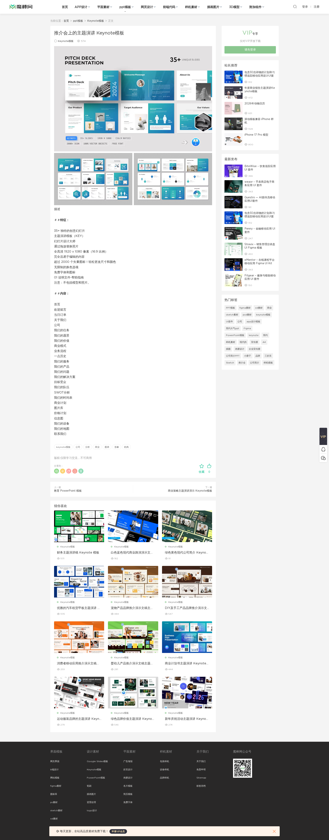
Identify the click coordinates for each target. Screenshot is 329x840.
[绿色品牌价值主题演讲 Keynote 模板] (133, 692)
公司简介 (254, 363)
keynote (254, 335)
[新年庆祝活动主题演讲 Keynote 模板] (187, 692)
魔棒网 (21, 6)
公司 (78, 447)
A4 (264, 342)
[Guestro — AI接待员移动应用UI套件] (233, 202)
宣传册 (254, 342)
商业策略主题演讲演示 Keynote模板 (190, 491)
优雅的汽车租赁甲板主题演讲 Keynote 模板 (78, 608)
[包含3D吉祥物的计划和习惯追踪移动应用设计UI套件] (233, 77)
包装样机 (164, 761)
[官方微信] (323, 458)
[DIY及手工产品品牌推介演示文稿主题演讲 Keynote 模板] (187, 582)
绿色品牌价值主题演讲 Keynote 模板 (133, 719)
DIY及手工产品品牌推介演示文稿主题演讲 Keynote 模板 (186, 608)
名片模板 (128, 786)
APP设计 (81, 7)
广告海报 (128, 761)
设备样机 (164, 769)
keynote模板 (63, 447)
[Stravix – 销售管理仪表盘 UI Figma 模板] (233, 249)
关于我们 (201, 761)
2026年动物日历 (254, 103)
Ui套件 (229, 321)
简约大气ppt (232, 328)
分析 (87, 447)
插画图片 (213, 7)
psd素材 (247, 315)
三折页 (268, 356)
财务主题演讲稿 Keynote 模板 (78, 552)
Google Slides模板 (97, 761)
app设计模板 (253, 321)
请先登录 (250, 49)
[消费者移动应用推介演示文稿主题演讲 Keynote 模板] (79, 637)
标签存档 (201, 786)
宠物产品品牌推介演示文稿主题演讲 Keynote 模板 (132, 608)
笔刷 (89, 786)
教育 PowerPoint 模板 (68, 491)
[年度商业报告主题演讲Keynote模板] (233, 92)
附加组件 (255, 7)
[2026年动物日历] (233, 108)
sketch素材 (232, 315)
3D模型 (234, 7)
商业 (97, 447)
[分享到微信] (56, 471)
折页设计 (128, 769)
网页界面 (54, 761)
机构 (126, 447)
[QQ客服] (323, 449)
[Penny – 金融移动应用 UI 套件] (233, 233)
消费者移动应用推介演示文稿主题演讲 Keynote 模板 (78, 663)
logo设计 (92, 810)
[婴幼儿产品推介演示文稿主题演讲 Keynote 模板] (133, 637)
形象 (116, 447)
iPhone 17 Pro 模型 (256, 135)
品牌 (258, 356)
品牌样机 (164, 778)
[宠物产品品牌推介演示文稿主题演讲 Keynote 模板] (133, 582)
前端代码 (169, 7)
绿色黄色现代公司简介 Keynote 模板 (187, 552)
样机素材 (191, 7)
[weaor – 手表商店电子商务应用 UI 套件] (233, 186)
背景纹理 (91, 802)
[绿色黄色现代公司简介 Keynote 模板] (187, 526)
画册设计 (239, 349)
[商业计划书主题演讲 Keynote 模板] (187, 637)
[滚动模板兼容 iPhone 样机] (233, 124)
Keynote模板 (65, 41)
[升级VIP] (323, 436)
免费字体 (128, 802)
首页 (65, 7)
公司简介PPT (233, 356)
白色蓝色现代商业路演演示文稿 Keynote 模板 (132, 552)
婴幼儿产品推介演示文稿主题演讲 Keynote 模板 (132, 663)
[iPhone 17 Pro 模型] (233, 139)
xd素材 (259, 308)
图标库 (53, 794)
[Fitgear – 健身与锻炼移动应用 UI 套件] (233, 280)
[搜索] (295, 6)
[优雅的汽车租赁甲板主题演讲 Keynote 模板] (79, 582)
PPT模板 (230, 308)
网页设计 (147, 7)
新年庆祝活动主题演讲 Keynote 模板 (187, 719)
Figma (247, 328)
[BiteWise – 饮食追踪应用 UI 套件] (233, 171)
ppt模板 (125, 7)
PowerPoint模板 (235, 335)
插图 (228, 349)
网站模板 (54, 778)
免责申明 (201, 769)
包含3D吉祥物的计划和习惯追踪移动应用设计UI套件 (259, 76)
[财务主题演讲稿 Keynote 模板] (79, 526)
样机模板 (268, 363)
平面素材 (103, 7)
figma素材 (245, 308)
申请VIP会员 (118, 831)
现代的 (243, 342)
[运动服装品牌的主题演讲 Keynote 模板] (79, 692)
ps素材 (53, 802)
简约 (265, 335)
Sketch (230, 363)
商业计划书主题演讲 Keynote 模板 (185, 663)
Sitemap (201, 778)
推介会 (242, 363)
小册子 (247, 356)
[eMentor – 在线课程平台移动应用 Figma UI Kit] (233, 264)
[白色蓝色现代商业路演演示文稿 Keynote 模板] (133, 526)
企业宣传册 (254, 349)
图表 (107, 447)
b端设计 (54, 769)
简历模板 (128, 794)
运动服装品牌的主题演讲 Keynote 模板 (79, 719)
